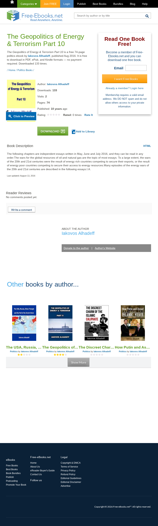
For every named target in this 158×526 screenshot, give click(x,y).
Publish (81, 3)
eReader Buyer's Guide (42, 470)
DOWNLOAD (50, 131)
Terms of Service (69, 466)
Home (33, 463)
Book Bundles (13, 473)
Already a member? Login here (125, 88)
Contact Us (36, 474)
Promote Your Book (16, 484)
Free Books (12, 465)
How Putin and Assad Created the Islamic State (133, 347)
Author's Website (105, 248)
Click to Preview (23, 116)
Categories (28, 3)
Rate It (88, 114)
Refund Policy (68, 474)
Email (118, 68)
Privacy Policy (68, 470)
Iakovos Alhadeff (39, 55)
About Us (35, 466)
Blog (132, 3)
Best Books (99, 3)
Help (145, 3)
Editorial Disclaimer (71, 482)
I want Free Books (126, 79)
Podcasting (12, 481)
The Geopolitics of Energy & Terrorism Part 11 (60, 347)
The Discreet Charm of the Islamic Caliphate (97, 347)
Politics (14, 351)
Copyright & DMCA (71, 463)
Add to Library (85, 131)
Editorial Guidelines (71, 478)
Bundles (118, 3)
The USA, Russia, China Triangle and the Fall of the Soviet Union (24, 347)
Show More (78, 362)
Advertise (66, 486)
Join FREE (50, 3)
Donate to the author (76, 248)
